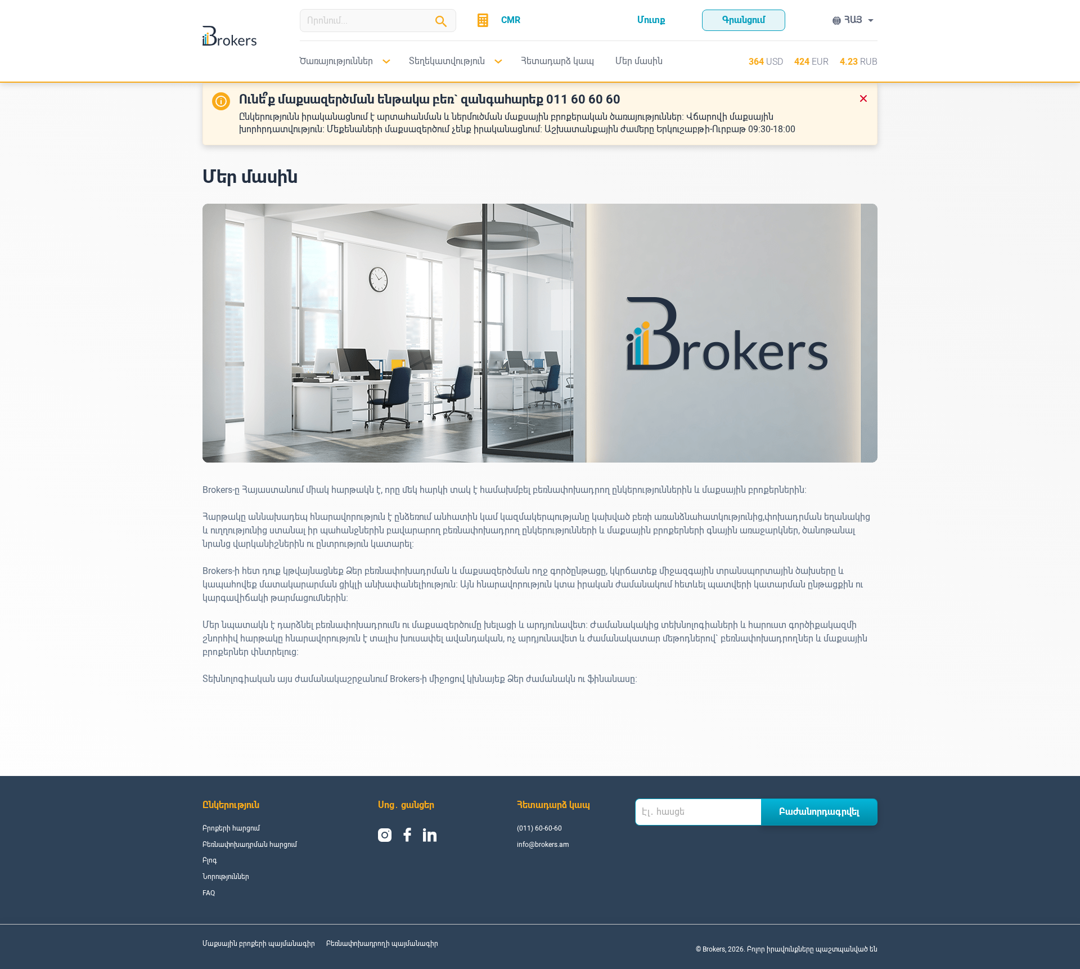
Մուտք (651, 20)
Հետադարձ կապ (557, 61)
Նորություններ (225, 876)
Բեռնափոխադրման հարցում (249, 844)
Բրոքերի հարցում (231, 828)
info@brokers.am (543, 844)
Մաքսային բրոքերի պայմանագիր (258, 944)
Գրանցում (743, 20)
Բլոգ (209, 860)
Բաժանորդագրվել (819, 811)
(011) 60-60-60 (539, 828)
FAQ (208, 893)
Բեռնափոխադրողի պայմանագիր (382, 944)
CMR (510, 20)
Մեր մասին (639, 61)
